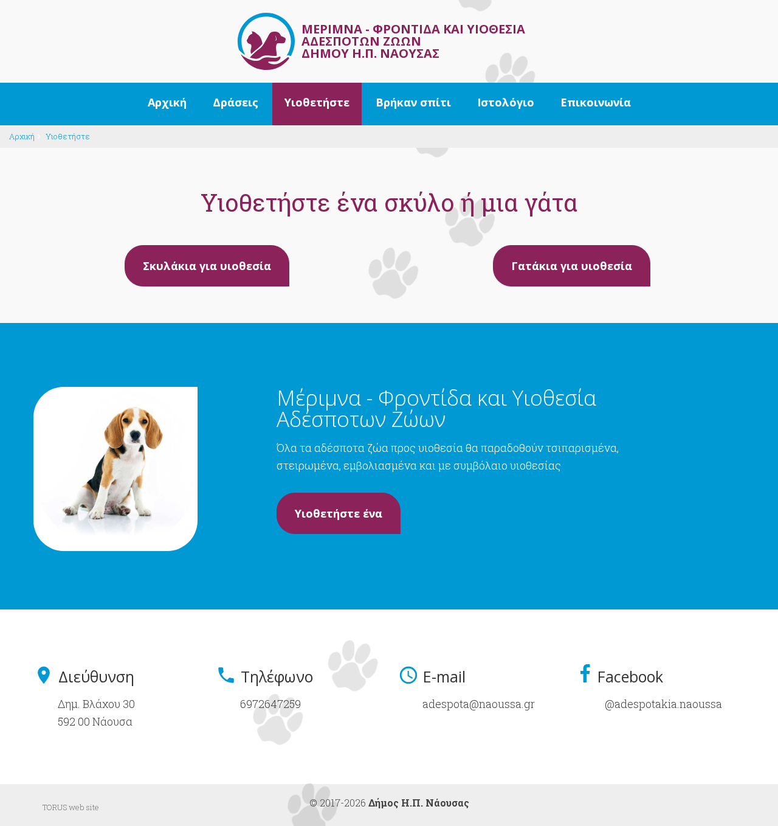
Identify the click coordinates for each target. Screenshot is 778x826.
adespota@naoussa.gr (478, 703)
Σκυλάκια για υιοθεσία (207, 266)
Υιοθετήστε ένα (338, 513)
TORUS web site (71, 807)
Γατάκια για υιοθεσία (571, 266)
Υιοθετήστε (68, 136)
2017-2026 (394, 802)
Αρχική (22, 136)
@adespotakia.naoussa (663, 703)
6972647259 (270, 703)
